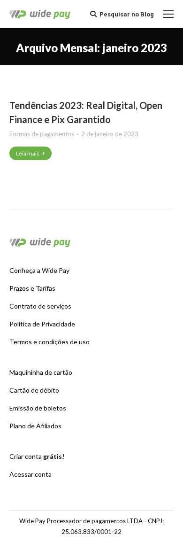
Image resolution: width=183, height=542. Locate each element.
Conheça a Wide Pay (39, 270)
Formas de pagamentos (41, 134)
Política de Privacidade (42, 324)
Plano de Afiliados (35, 426)
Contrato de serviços (40, 306)
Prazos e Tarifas (32, 288)
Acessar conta (30, 474)
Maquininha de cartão (40, 372)
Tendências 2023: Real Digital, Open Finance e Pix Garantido (85, 112)
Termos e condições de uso (49, 342)
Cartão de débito (34, 390)
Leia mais (27, 153)
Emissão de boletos (37, 408)
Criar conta (36, 456)
